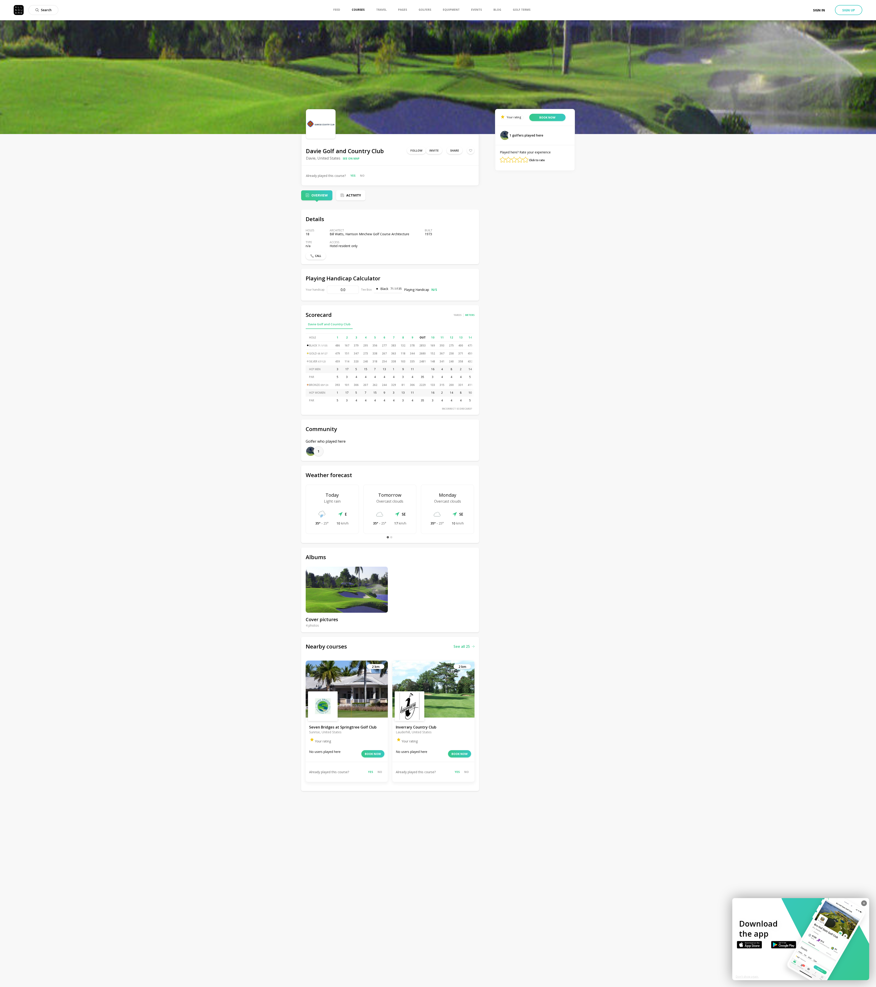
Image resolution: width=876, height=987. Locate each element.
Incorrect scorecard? (457, 408)
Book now (373, 754)
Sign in (819, 10)
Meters (469, 315)
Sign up (848, 10)
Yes (352, 176)
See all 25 (462, 646)
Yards (457, 315)
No (362, 176)
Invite (434, 150)
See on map (351, 158)
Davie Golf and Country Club (329, 324)
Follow (416, 150)
